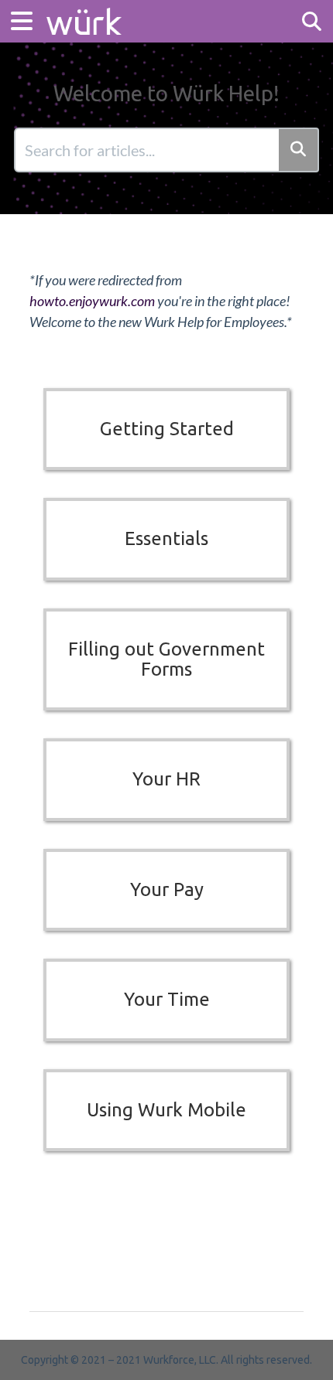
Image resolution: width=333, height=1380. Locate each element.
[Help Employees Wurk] (84, 13)
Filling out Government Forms (166, 659)
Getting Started (167, 428)
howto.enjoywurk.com (92, 300)
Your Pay (167, 889)
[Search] (299, 150)
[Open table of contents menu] (27, 19)
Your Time (167, 999)
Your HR (166, 778)
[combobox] (147, 150)
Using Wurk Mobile (166, 1109)
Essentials (166, 538)
